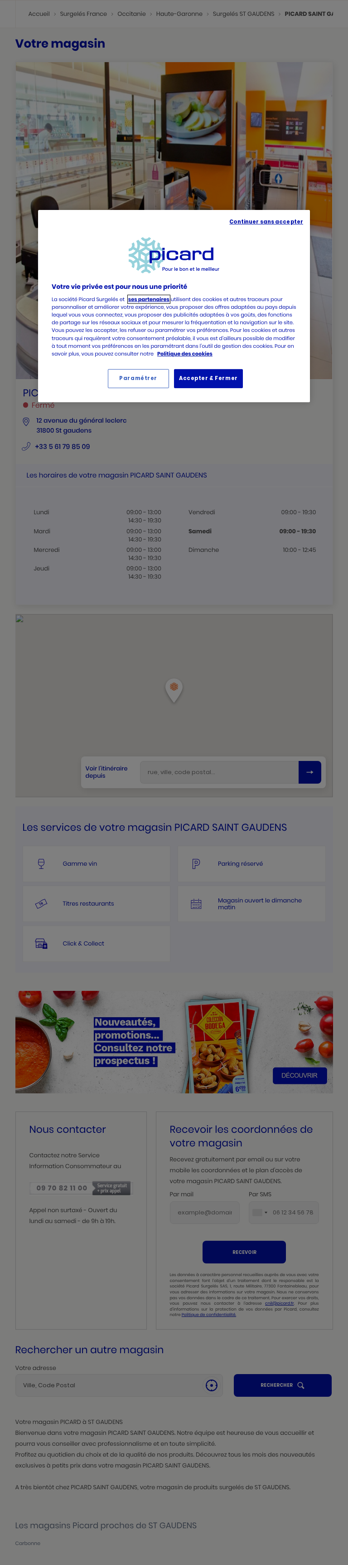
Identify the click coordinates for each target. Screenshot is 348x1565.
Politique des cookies (185, 353)
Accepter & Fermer (208, 378)
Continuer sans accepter (266, 221)
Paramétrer (138, 378)
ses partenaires (148, 299)
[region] (174, 306)
